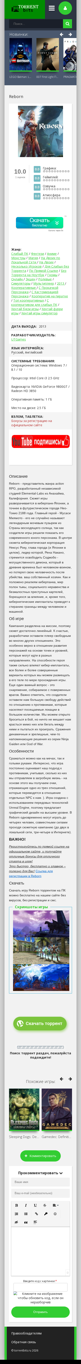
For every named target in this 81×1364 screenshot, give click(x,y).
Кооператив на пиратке (50, 296)
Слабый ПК (19, 253)
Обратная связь (23, 1342)
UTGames (18, 339)
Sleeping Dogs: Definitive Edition (24, 1136)
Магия (33, 258)
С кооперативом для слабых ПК (34, 302)
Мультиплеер (43, 283)
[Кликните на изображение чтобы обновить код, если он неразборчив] (41, 1302)
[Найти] (67, 23)
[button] (16, 1205)
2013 (61, 283)
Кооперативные (24, 288)
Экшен (30, 279)
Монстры (18, 258)
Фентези (37, 253)
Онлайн (17, 279)
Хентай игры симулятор (39, 313)
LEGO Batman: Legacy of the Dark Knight (20, 77)
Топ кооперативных (28, 300)
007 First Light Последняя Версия (47, 77)
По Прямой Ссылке (43, 271)
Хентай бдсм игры (25, 309)
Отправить (40, 1312)
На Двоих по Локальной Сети (35, 260)
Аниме (52, 253)
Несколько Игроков (26, 266)
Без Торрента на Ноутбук (38, 273)
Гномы (52, 275)
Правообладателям (26, 1333)
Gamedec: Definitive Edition (57, 1136)
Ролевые (45, 279)
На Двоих (46, 262)
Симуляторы (20, 283)
